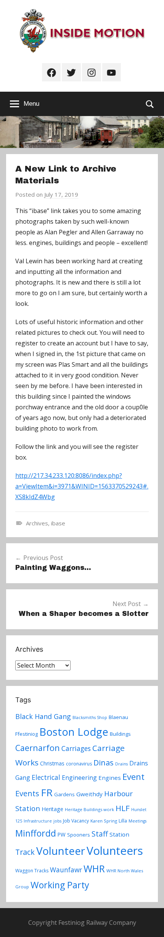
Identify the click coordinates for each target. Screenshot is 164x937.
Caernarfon (37, 747)
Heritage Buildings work (89, 809)
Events (27, 793)
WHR (94, 868)
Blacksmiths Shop (89, 717)
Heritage (52, 809)
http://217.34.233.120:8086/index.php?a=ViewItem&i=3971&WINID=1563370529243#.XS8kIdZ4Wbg (81, 486)
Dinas (103, 762)
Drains (121, 764)
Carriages (76, 748)
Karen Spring (103, 821)
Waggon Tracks (31, 870)
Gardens (64, 794)
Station (119, 834)
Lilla (123, 821)
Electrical (46, 777)
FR (47, 792)
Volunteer (60, 850)
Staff (100, 834)
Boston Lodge (73, 732)
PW (62, 834)
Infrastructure (38, 821)
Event (133, 776)
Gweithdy (89, 794)
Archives (37, 523)
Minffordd (35, 833)
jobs (57, 821)
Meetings (137, 821)
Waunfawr (66, 869)
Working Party (60, 885)
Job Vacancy (76, 821)
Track (25, 852)
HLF (123, 808)
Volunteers (115, 850)
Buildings (120, 733)
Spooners (78, 834)
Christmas (52, 763)
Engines (109, 777)
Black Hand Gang (43, 716)
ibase (58, 523)
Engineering (79, 777)
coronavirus (79, 763)
